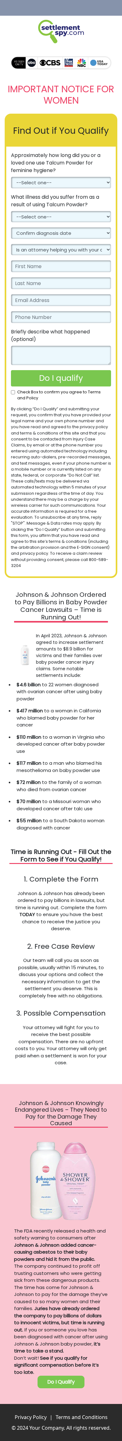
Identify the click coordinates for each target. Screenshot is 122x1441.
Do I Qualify (61, 1381)
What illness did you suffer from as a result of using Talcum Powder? (55, 200)
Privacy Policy (31, 1417)
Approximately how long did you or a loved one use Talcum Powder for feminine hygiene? (55, 163)
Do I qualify (61, 378)
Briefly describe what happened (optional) (50, 335)
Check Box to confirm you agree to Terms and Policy (59, 395)
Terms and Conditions (82, 1417)
